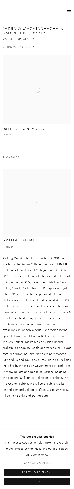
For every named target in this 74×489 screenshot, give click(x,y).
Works (8, 39)
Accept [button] (37, 482)
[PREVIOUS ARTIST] (3, 47)
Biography (25, 39)
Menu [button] (68, 10)
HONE (31, 11)
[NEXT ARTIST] (33, 47)
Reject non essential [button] (37, 472)
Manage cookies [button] (37, 463)
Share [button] (9, 247)
